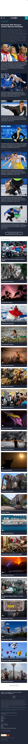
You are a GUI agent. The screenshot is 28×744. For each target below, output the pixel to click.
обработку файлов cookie (22, 707)
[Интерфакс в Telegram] (4, 731)
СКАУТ (2, 719)
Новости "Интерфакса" (4, 724)
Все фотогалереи (14, 685)
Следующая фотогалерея (13, 233)
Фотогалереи (4, 21)
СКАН (2, 725)
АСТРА (2, 721)
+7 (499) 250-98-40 (4, 710)
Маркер (2, 720)
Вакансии (20, 692)
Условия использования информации (8, 737)
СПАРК (2, 716)
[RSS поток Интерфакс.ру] (8, 731)
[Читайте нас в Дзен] (2, 731)
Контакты (2, 692)
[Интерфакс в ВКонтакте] (6, 731)
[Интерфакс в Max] (9, 731)
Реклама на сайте (4, 693)
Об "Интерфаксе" (8, 692)
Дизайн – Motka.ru (4, 740)
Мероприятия (10, 693)
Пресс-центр (15, 692)
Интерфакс (14, 18)
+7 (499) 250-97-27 (13, 710)
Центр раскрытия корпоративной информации (8, 728)
